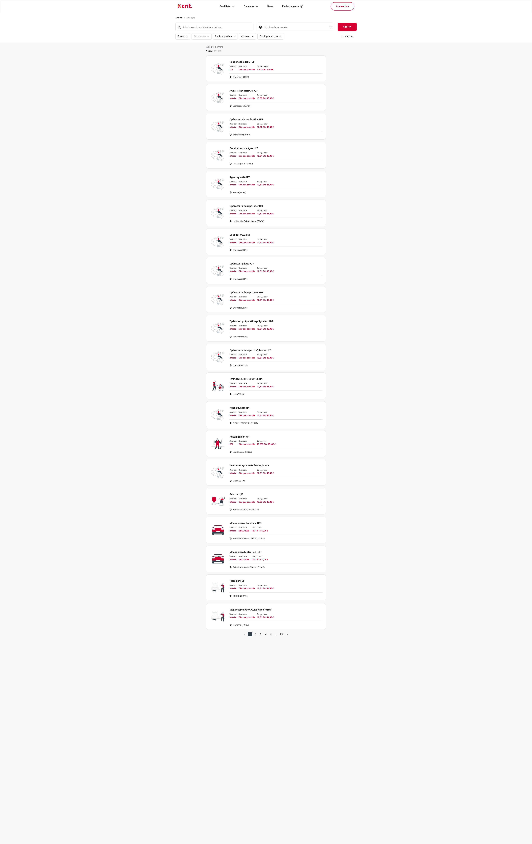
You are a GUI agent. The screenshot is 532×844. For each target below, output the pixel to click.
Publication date (223, 36)
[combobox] (295, 28)
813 (281, 634)
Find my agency (290, 6)
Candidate (225, 6)
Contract (246, 36)
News (270, 6)
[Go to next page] (287, 634)
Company (249, 6)
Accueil (178, 18)
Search (347, 26)
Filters (181, 36)
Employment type (269, 36)
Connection (342, 6)
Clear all (349, 36)
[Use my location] (331, 27)
